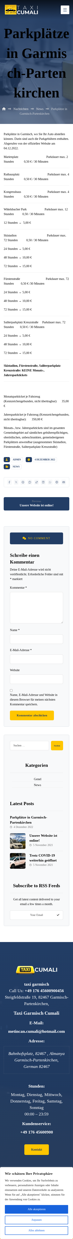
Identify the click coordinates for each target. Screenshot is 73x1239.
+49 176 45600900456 (44, 990)
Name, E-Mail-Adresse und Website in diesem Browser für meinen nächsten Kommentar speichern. (33, 699)
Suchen (57, 746)
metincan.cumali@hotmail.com (36, 1031)
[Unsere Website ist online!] (18, 841)
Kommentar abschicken (32, 715)
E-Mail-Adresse (21, 650)
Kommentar (18, 587)
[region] (36, 1203)
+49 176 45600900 (36, 1132)
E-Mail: (36, 1022)
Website (15, 670)
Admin (17, 459)
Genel (37, 779)
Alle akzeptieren (37, 1209)
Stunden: (36, 1086)
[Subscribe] (58, 915)
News (16, 466)
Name (15, 630)
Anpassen (36, 1219)
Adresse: (36, 1040)
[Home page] (4, 109)
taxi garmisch (36, 984)
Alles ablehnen (36, 1230)
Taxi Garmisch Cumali (36, 1013)
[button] (9, 482)
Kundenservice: (36, 1123)
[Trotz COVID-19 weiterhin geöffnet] (18, 861)
